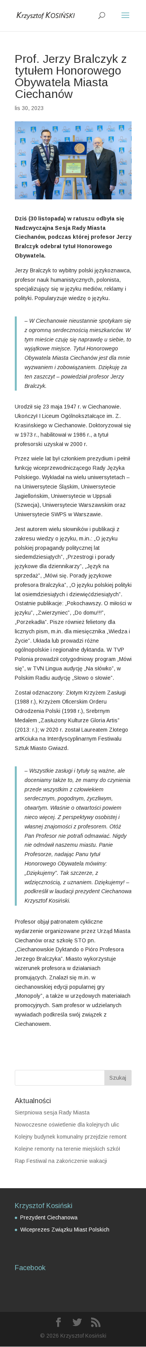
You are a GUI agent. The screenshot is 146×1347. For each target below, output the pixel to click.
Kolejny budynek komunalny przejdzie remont (71, 1137)
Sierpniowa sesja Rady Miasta (52, 1112)
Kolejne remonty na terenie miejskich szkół (67, 1149)
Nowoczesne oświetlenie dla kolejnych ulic (67, 1124)
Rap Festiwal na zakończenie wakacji (61, 1161)
